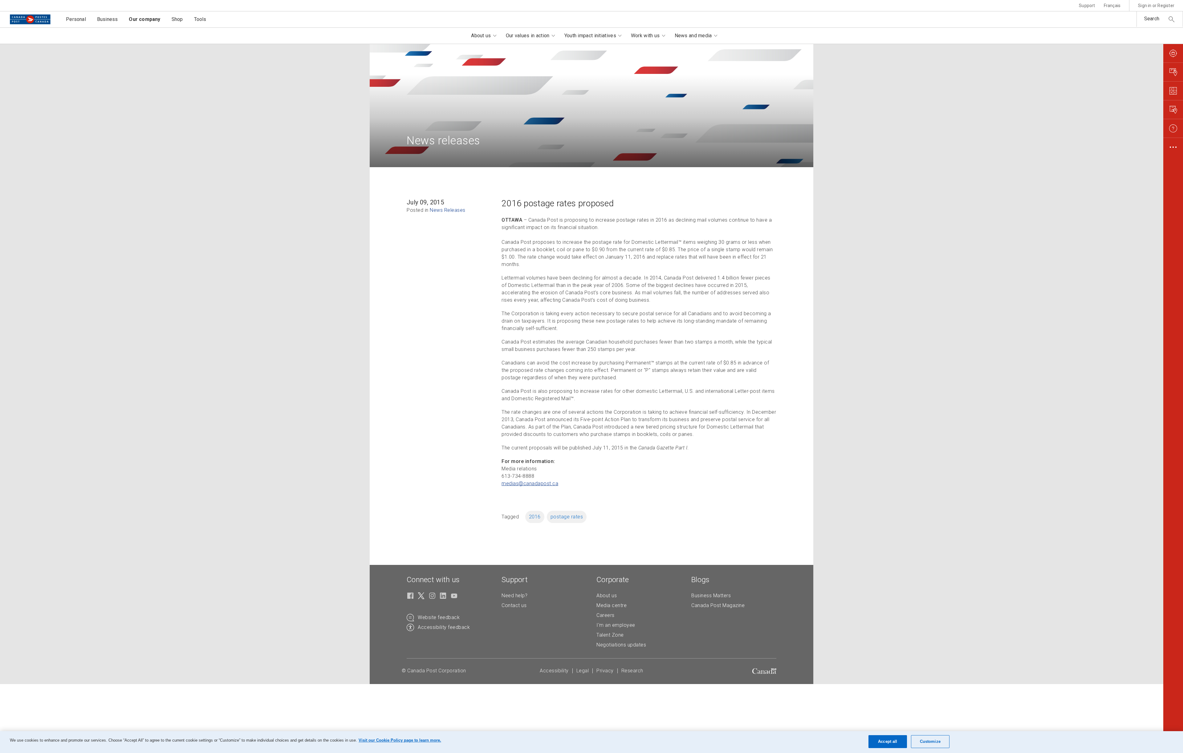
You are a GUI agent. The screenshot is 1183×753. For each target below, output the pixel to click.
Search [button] (1151, 19)
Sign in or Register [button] (1156, 5)
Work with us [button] (645, 35)
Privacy (605, 671)
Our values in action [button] (528, 35)
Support (1087, 5)
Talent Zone (610, 635)
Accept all (887, 741)
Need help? (514, 595)
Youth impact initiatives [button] (590, 35)
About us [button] (481, 35)
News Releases (447, 210)
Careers (605, 615)
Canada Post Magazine (718, 605)
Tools (200, 19)
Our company (144, 19)
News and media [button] (693, 35)
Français (1112, 5)
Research (632, 671)
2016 (535, 517)
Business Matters (711, 595)
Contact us (514, 605)
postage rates (567, 517)
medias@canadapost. (530, 483)
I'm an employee (615, 625)
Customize (930, 741)
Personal (76, 19)
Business (107, 19)
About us (606, 595)
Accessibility (554, 671)
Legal (582, 671)
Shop (177, 19)
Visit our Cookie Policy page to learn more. (400, 740)
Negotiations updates (621, 645)
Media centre (611, 605)
